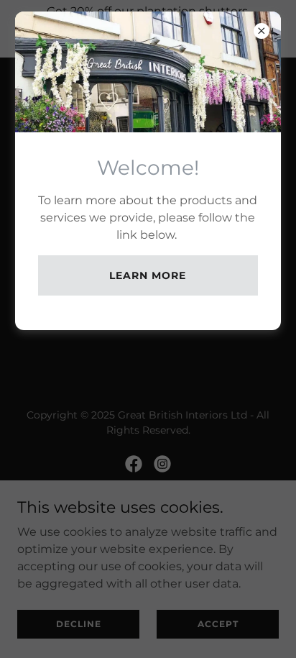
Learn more (147, 275)
